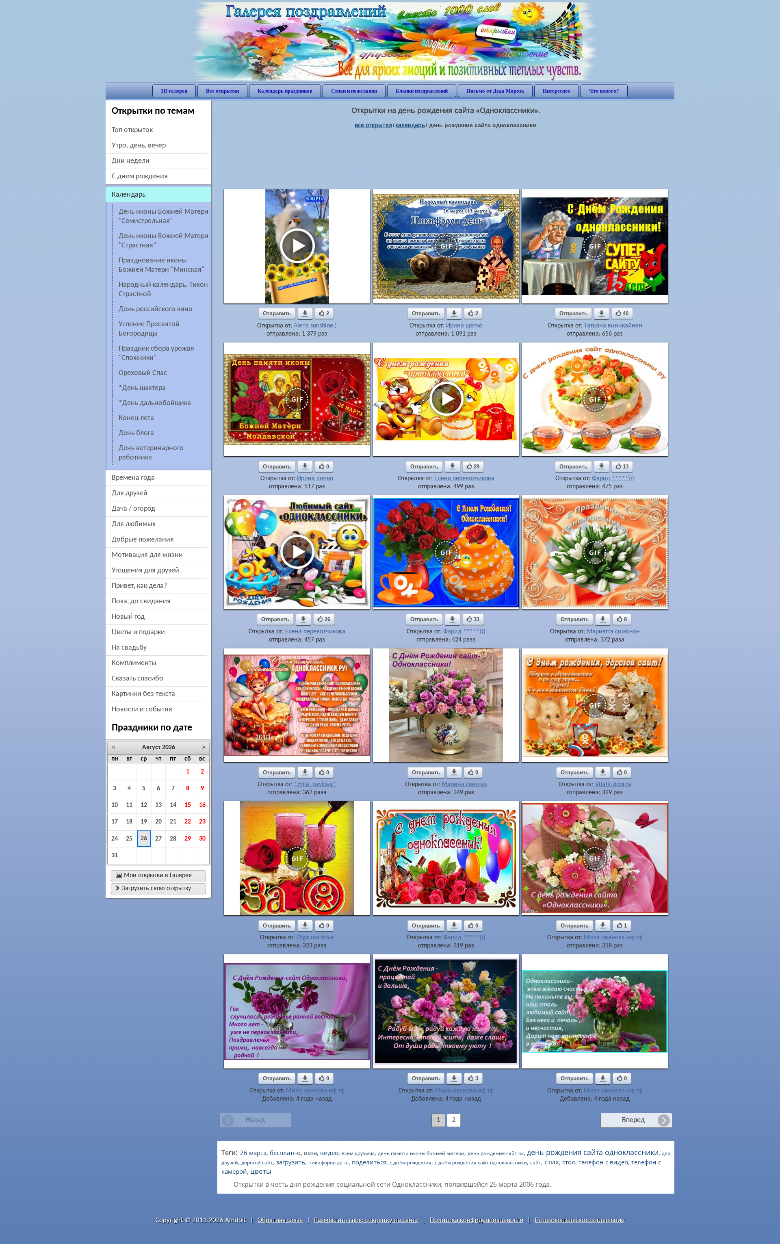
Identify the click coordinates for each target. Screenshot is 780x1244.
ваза (310, 1153)
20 (158, 822)
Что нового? (604, 91)
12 (144, 805)
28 (173, 839)
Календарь (410, 125)
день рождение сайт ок (496, 1153)
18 (129, 822)
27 (158, 839)
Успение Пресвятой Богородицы (149, 329)
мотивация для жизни (147, 555)
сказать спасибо (137, 679)
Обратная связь (280, 1220)
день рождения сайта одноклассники (593, 1152)
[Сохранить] (305, 313)
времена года (133, 478)
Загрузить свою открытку (153, 888)
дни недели (131, 161)
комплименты (134, 663)
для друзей (129, 493)
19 (144, 822)
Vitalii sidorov (613, 784)
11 (129, 805)
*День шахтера (142, 388)
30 (202, 839)
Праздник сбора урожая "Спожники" (156, 353)
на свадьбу (129, 648)
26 (144, 838)
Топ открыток (132, 130)
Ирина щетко (464, 326)
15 (187, 805)
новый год (128, 617)
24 (114, 839)
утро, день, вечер (139, 146)
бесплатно (285, 1153)
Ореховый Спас (143, 373)
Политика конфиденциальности (476, 1220)
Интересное (556, 91)
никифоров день (328, 1162)
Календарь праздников (285, 91)
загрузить (290, 1162)
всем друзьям (358, 1153)
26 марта (253, 1153)
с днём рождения (410, 1162)
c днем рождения (140, 176)
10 (114, 805)
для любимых (134, 524)
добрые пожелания (143, 540)
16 (202, 805)
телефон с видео (603, 1162)
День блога (136, 433)
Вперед (633, 1120)
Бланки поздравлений (422, 91)
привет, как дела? (139, 586)
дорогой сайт (257, 1162)
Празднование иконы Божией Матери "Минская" (161, 265)
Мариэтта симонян (613, 632)
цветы (260, 1171)
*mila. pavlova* (315, 784)
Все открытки (222, 91)
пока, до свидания (141, 601)
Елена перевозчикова (464, 478)
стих (551, 1161)
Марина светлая (464, 784)
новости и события (142, 709)
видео (329, 1153)
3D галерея (174, 91)
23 (202, 822)
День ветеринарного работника (151, 453)
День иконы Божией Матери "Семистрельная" (163, 216)
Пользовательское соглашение (579, 1220)
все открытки (373, 125)
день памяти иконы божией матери (421, 1153)
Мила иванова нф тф (613, 937)
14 (173, 805)
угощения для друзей (145, 570)
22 (187, 822)
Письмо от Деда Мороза (495, 91)
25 (129, 839)
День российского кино (156, 309)
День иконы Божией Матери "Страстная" (163, 240)
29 (187, 839)
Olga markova (315, 937)
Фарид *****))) (613, 478)
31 (114, 855)
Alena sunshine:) (315, 326)
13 (158, 805)
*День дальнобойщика (155, 403)
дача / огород (133, 509)
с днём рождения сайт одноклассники (481, 1162)
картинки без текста (143, 694)
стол (568, 1162)
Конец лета (136, 418)
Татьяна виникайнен (613, 326)
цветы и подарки (138, 632)
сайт (535, 1162)
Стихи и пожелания (354, 91)
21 (173, 822)
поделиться (369, 1162)
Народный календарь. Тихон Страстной (163, 289)
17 (114, 822)
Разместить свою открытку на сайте (366, 1220)
